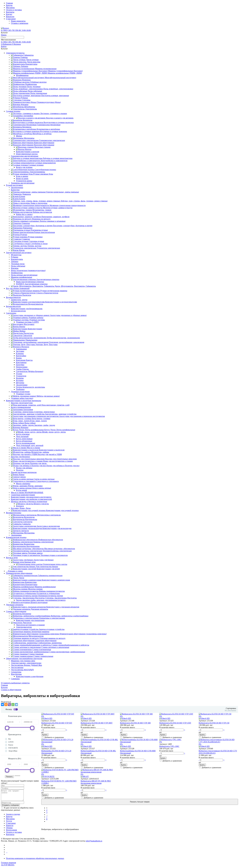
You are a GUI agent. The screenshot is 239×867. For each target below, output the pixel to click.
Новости (9, 825)
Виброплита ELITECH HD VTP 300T (97, 723)
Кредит (9, 14)
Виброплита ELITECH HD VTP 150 (214, 723)
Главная (9, 3)
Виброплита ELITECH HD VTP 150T (175, 723)
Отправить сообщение (10, 805)
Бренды (9, 5)
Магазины (10, 7)
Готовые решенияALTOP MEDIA (8, 864)
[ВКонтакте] (2, 704)
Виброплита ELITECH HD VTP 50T (56, 723)
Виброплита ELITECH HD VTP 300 (135, 723)
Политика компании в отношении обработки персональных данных (35, 858)
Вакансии (10, 16)
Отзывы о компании (19, 23)
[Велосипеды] (6, 852)
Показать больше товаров (139, 802)
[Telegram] (16, 704)
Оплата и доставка (14, 10)
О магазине (11, 19)
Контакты (10, 12)
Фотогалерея (11, 830)
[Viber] (9, 704)
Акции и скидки (13, 814)
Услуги (9, 821)
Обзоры (9, 828)
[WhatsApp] (12, 704)
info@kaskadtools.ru (94, 841)
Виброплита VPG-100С (169, 746)
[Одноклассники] (5, 704)
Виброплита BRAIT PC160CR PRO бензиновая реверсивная (96, 782)
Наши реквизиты (18, 21)
